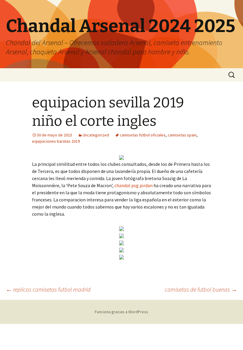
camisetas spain (182, 135)
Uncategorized (96, 135)
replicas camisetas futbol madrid (48, 289)
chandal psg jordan (133, 185)
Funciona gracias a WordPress (121, 311)
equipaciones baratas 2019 (56, 141)
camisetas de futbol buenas (201, 289)
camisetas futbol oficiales (143, 135)
